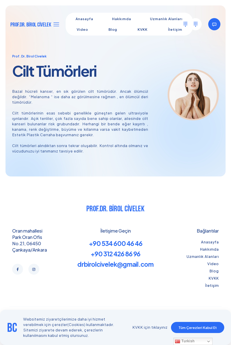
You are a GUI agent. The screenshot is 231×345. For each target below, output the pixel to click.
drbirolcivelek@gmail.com (115, 264)
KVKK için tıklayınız (150, 327)
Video (213, 263)
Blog (214, 271)
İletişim (212, 285)
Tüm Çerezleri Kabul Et (197, 327)
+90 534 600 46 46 (115, 243)
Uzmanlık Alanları (203, 256)
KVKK (214, 278)
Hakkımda (209, 249)
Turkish (187, 341)
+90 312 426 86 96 (115, 254)
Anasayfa (210, 242)
